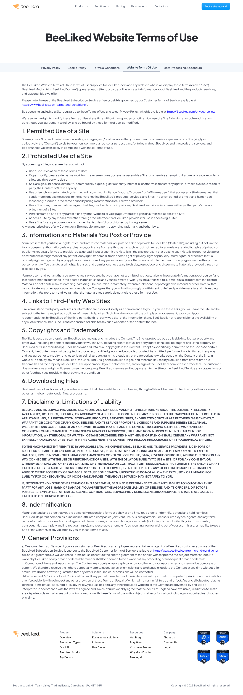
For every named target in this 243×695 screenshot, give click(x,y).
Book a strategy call (216, 6)
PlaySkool (136, 642)
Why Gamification (141, 652)
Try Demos (66, 657)
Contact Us (170, 642)
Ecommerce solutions (105, 637)
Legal (167, 647)
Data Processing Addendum (183, 68)
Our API (64, 647)
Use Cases (98, 647)
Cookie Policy (76, 68)
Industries (98, 642)
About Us (169, 637)
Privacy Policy (50, 68)
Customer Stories (140, 647)
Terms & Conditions (106, 68)
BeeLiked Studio (70, 652)
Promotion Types (70, 642)
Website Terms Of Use (142, 67)
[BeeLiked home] (26, 6)
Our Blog (135, 637)
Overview (66, 637)
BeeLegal (136, 657)
